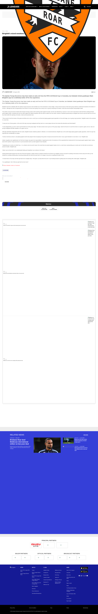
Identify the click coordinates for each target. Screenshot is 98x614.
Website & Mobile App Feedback (70, 591)
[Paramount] (71, 557)
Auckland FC (45, 572)
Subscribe (7, 181)
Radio (68, 585)
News (7, 31)
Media (68, 596)
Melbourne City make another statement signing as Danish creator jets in (81, 441)
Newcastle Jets (57, 572)
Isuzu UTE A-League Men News (25, 571)
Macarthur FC (45, 582)
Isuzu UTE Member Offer (71, 593)
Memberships (55, 6)
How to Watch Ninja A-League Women (36, 580)
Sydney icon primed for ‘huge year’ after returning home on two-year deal (14, 225)
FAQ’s (68, 580)
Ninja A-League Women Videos (36, 573)
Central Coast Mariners (47, 579)
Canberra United (46, 577)
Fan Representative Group (71, 587)
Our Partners (69, 598)
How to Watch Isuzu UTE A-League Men (36, 583)
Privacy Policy (11, 177)
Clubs (66, 6)
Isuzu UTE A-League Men (31, 6)
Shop (51, 607)
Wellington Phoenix (58, 579)
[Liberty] (16, 557)
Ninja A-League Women (44, 6)
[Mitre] (39, 557)
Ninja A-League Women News (24, 574)
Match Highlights (35, 586)
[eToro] (26, 557)
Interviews (34, 588)
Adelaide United (46, 570)
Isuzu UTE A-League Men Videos (36, 576)
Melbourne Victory (58, 570)
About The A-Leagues (70, 570)
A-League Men (5, 170)
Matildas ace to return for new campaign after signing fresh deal (13, 360)
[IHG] (49, 557)
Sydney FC (57, 577)
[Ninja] (49, 545)
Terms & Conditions (32, 607)
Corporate (68, 572)
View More (85, 434)
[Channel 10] (62, 557)
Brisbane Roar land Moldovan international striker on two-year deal (13, 273)
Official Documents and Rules (71, 578)
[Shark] (62, 545)
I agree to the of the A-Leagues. (12, 177)
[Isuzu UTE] (35, 545)
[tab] (44, 209)
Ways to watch (69, 583)
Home (3, 31)
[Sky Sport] (81, 557)
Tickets (33, 570)
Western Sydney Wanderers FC (58, 583)
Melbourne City (46, 584)
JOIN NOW (89, 6)
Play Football (69, 600)
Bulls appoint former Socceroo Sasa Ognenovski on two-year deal (81, 449)
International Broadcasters (36, 593)
